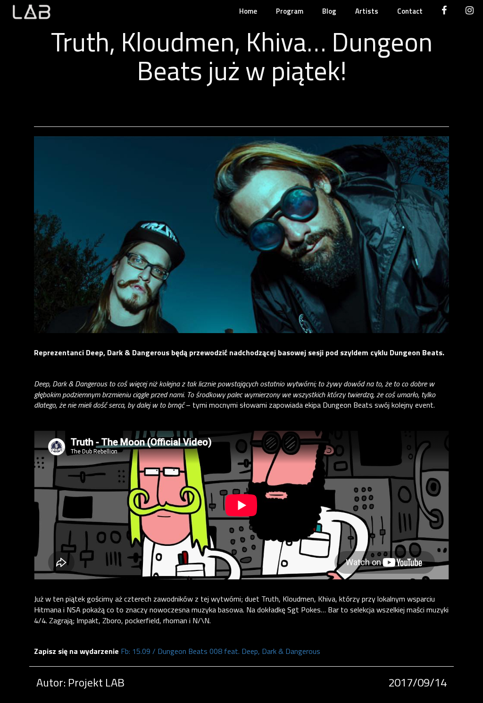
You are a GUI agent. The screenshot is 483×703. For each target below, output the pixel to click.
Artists (366, 11)
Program (289, 11)
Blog (329, 11)
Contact (410, 11)
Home (248, 11)
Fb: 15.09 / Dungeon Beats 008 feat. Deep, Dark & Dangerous (220, 651)
